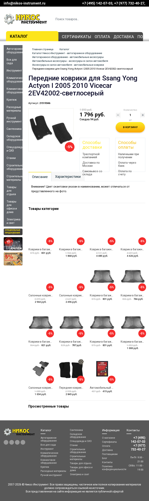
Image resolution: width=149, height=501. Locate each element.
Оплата (102, 36)
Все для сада (12, 61)
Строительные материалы (15, 178)
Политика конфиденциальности (111, 468)
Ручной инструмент (14, 119)
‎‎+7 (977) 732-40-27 (129, 3)
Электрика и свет (13, 221)
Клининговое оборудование (15, 90)
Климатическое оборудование (15, 79)
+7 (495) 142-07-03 (97, 3)
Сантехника (14, 128)
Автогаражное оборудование (15, 50)
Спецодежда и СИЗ (15, 149)
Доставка (123, 36)
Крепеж (12, 99)
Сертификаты (76, 36)
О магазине (108, 437)
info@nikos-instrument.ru (24, 3)
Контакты (107, 462)
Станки (11, 158)
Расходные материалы (14, 109)
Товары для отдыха (11, 191)
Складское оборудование (15, 138)
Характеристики (68, 177)
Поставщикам (110, 454)
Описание (40, 177)
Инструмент (14, 70)
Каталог (19, 36)
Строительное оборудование (15, 167)
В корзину (130, 127)
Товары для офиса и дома (12, 207)
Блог (104, 458)
